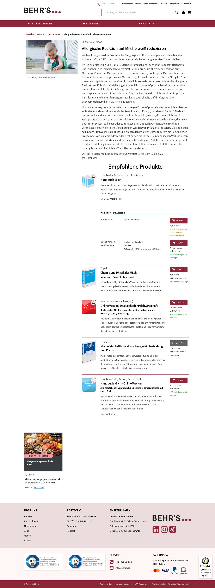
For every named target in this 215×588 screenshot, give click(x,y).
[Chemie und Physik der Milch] (89, 277)
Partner (27, 540)
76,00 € (180, 242)
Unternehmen (127, 3)
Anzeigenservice (175, 3)
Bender (104, 301)
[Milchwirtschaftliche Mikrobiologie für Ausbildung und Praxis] (89, 352)
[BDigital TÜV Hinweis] (43, 561)
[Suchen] (176, 12)
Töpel (103, 268)
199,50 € (180, 269)
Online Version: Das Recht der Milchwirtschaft (129, 306)
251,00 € (180, 302)
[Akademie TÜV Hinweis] (86, 561)
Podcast (163, 3)
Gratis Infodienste (151, 3)
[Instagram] (164, 529)
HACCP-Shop (146, 23)
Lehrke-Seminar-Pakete (121, 516)
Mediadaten (30, 525)
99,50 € (180, 220)
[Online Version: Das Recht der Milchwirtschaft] (89, 306)
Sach (122, 301)
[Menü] (210, 557)
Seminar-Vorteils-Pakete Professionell (128, 521)
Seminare (71, 525)
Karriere (138, 3)
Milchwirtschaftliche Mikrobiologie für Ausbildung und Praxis (131, 348)
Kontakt (187, 3)
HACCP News (90, 23)
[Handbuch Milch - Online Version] (89, 384)
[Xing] (172, 529)
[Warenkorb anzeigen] (189, 12)
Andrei (122, 379)
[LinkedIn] (156, 529)
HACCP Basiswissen (39, 23)
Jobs (26, 530)
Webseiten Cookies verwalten (179, 584)
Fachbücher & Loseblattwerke (81, 516)
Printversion (106, 219)
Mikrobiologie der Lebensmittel (125, 530)
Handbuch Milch (110, 180)
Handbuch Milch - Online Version (121, 383)
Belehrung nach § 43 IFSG (122, 525)
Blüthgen (139, 175)
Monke (114, 301)
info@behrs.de (122, 567)
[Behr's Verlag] (42, 10)
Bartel (122, 175)
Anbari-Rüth (110, 175)
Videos (27, 535)
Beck (130, 175)
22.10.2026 (39, 487)
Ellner (103, 342)
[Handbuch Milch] (89, 180)
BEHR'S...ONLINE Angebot (79, 521)
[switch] (205, 575)
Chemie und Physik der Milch (118, 273)
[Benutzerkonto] (183, 12)
